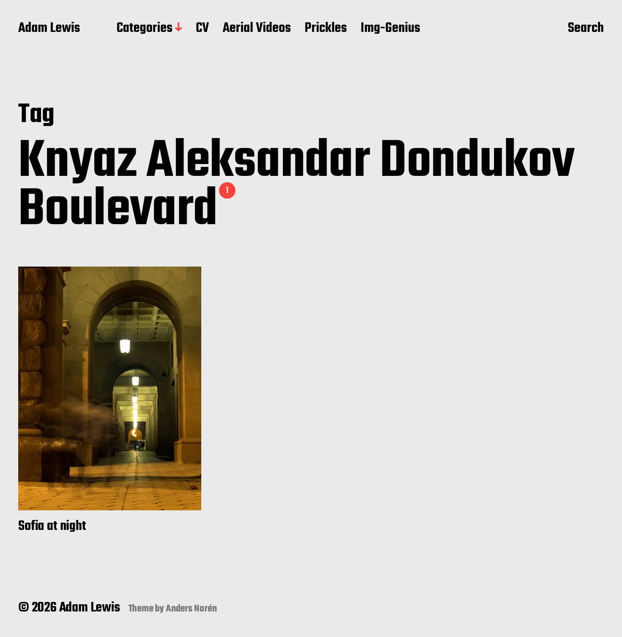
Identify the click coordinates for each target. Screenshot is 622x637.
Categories (145, 28)
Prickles (326, 28)
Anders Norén (191, 608)
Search (586, 29)
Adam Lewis (49, 28)
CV (202, 28)
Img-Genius (390, 28)
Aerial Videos (257, 28)
